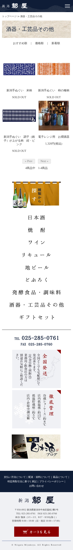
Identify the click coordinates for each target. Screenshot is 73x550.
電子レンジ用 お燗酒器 (53, 136)
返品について (60, 477)
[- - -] (67, 5)
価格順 (39, 43)
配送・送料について (39, 477)
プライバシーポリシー (51, 481)
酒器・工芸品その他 (31, 16)
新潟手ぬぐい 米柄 (19, 90)
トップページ (9, 16)
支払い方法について (15, 477)
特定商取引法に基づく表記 (22, 481)
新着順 (56, 43)
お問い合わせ (36, 485)
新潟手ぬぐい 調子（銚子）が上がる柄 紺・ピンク (19, 140)
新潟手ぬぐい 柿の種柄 (53, 90)
